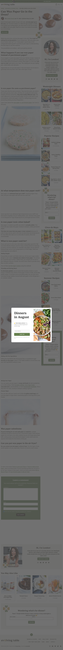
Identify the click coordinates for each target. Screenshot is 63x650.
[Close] (50, 309)
